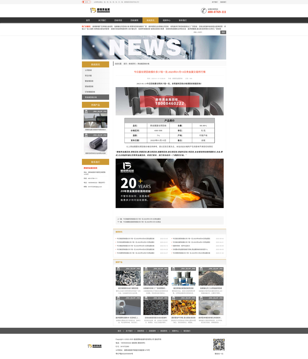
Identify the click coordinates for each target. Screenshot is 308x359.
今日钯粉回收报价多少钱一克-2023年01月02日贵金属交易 (198, 253)
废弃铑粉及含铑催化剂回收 (158, 26)
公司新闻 (88, 70)
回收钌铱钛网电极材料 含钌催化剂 (124, 29)
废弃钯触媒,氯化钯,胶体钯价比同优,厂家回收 (204, 29)
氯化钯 (157, 84)
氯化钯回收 (141, 147)
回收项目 (118, 20)
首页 (88, 20)
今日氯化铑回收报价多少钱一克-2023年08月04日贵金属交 (198, 238)
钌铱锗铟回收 (90, 92)
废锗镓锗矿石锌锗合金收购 (102, 26)
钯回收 (154, 151)
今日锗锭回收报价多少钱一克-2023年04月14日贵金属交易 (142, 246)
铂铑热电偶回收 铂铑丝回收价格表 (151, 29)
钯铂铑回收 (89, 86)
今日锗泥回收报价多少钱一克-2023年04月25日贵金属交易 (142, 249)
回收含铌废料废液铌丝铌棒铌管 (211, 26)
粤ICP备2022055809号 (124, 353)
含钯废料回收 (177, 84)
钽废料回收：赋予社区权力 (198, 246)
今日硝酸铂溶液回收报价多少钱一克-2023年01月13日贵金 (142, 222)
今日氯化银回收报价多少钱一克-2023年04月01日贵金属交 (198, 242)
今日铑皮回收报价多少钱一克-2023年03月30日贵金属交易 (142, 238)
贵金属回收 (125, 151)
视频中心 (166, 20)
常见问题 (88, 75)
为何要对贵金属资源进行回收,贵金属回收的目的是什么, (198, 249)
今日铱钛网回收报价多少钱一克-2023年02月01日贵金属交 (142, 242)
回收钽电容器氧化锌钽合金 (176, 29)
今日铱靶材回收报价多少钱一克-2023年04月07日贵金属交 (142, 253)
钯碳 (141, 151)
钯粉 (133, 151)
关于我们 (215, 2)
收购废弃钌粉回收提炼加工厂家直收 (183, 26)
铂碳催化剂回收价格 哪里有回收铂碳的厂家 (130, 26)
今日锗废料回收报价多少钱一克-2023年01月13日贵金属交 (142, 219)
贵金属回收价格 (91, 97)
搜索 (223, 32)
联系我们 (223, 2)
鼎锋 (118, 151)
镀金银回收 (89, 81)
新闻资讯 (150, 20)
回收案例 (134, 20)
